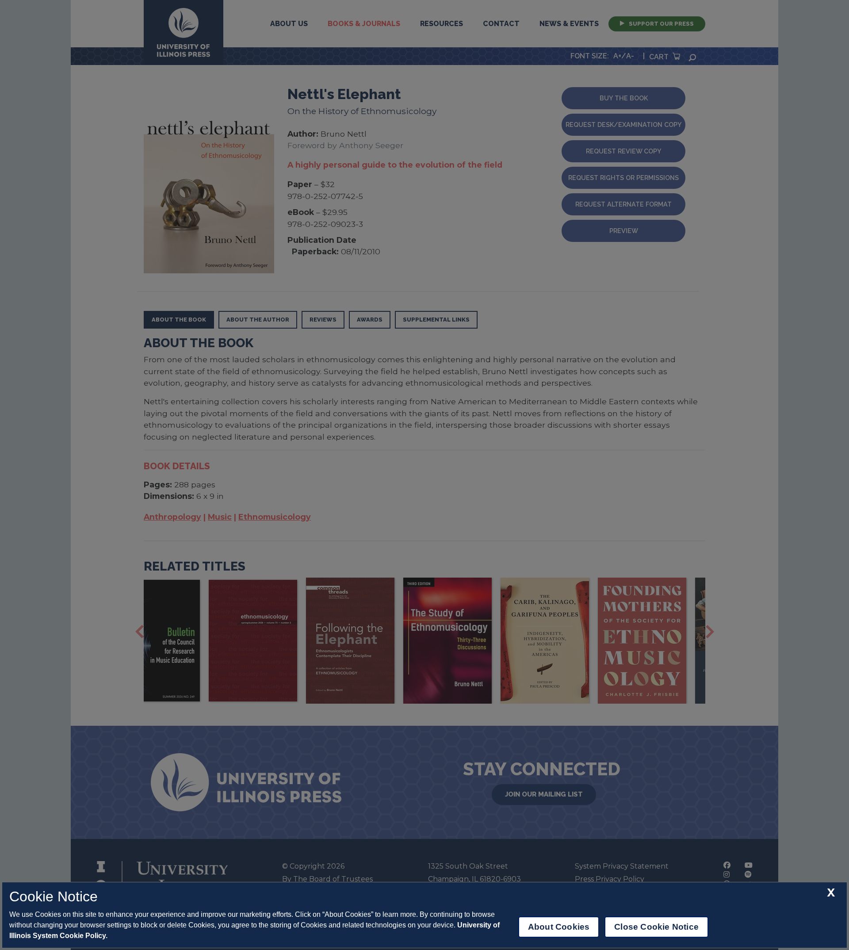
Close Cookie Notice (656, 926)
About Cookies (558, 926)
